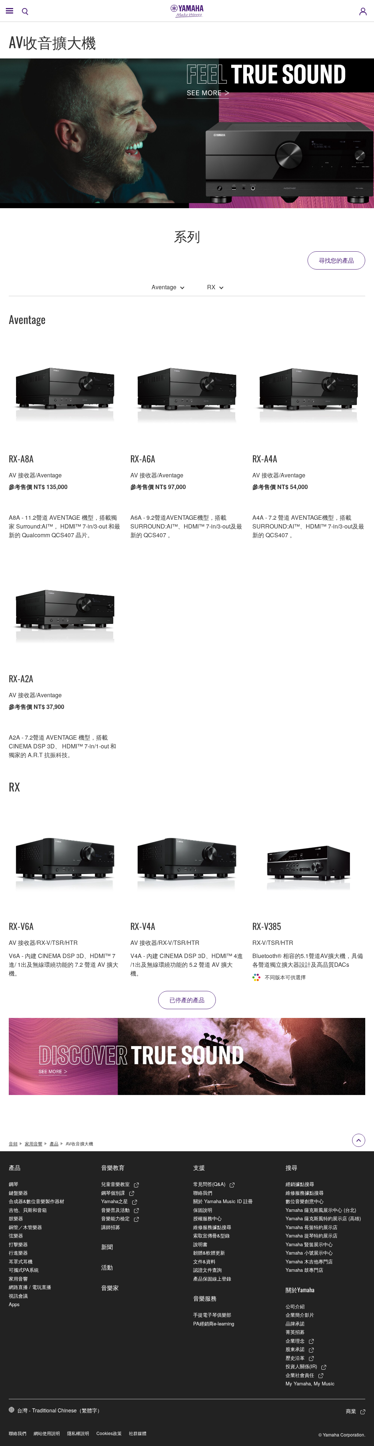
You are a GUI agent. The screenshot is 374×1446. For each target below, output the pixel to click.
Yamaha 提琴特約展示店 (311, 1235)
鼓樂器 (16, 1218)
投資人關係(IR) (301, 1366)
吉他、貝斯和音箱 (28, 1209)
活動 (107, 1267)
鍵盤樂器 (18, 1192)
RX (211, 287)
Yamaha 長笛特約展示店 (311, 1227)
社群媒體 (137, 1433)
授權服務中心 (207, 1218)
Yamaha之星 (114, 1201)
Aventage (164, 287)
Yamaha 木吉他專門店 (309, 1261)
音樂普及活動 (115, 1209)
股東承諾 (295, 1349)
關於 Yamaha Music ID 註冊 (223, 1201)
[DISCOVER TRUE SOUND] (187, 1056)
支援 (199, 1167)
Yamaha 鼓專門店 (304, 1269)
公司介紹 (295, 1306)
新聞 (107, 1246)
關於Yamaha (300, 1289)
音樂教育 (113, 1167)
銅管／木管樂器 (25, 1227)
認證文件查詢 (207, 1269)
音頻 (13, 1143)
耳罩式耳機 (21, 1261)
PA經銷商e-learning (213, 1323)
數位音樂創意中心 (305, 1201)
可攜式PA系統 (24, 1269)
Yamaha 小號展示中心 (309, 1252)
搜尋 (291, 1167)
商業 (351, 1411)
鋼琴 (13, 1183)
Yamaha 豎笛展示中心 (309, 1244)
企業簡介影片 (300, 1314)
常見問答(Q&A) (209, 1183)
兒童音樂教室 (115, 1183)
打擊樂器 (18, 1244)
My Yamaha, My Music (310, 1383)
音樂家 (110, 1287)
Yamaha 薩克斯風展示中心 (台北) (321, 1209)
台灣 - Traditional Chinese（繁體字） (59, 1410)
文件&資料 (204, 1261)
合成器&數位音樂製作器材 (36, 1201)
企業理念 (295, 1340)
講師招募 (110, 1227)
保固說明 (202, 1209)
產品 (54, 1143)
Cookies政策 (109, 1433)
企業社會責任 (300, 1374)
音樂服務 (205, 1298)
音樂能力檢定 (115, 1218)
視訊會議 (18, 1295)
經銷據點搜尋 (300, 1183)
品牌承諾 (295, 1323)
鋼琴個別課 (113, 1192)
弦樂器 (16, 1235)
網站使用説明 (47, 1433)
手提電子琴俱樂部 (212, 1314)
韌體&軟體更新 (209, 1252)
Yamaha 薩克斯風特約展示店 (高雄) (323, 1218)
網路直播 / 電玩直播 (30, 1286)
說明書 (200, 1244)
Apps (14, 1304)
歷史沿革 (295, 1357)
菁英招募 (295, 1331)
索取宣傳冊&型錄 (211, 1235)
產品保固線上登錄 (212, 1278)
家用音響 (33, 1143)
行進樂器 (18, 1252)
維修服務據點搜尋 (212, 1227)
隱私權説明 (78, 1433)
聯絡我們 (202, 1192)
